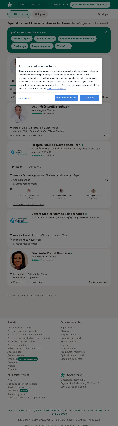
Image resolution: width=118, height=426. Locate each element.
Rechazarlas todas (66, 97)
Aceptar (89, 97)
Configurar (24, 98)
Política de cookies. (56, 88)
